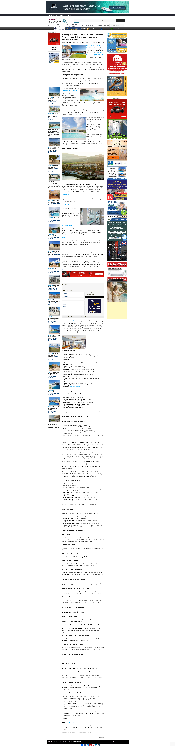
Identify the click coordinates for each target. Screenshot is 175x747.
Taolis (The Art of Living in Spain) (70, 320)
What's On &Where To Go (67, 25)
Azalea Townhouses (67, 205)
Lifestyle (81, 25)
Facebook (97, 316)
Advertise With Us (124, 741)
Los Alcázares (102, 20)
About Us (118, 741)
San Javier (113, 20)
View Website (68, 316)
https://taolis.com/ (75, 386)
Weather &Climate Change (59, 25)
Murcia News (51, 25)
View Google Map (83, 316)
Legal (115, 741)
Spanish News (99, 25)
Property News (89, 25)
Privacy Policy (110, 741)
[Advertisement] (117, 310)
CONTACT (53, 15)
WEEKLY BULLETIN (67, 15)
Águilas (81, 20)
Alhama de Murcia (87, 20)
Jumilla (93, 20)
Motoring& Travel (74, 25)
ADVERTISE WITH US (59, 15)
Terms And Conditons (103, 741)
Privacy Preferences (77, 741)
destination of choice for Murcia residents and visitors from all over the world (95, 54)
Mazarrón (108, 20)
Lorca (97, 20)
